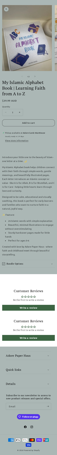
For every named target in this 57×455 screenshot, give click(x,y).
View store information (16, 140)
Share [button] (8, 148)
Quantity (6, 106)
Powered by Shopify (32, 450)
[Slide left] (22, 76)
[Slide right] (35, 76)
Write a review (28, 307)
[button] (28, 263)
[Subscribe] (48, 406)
